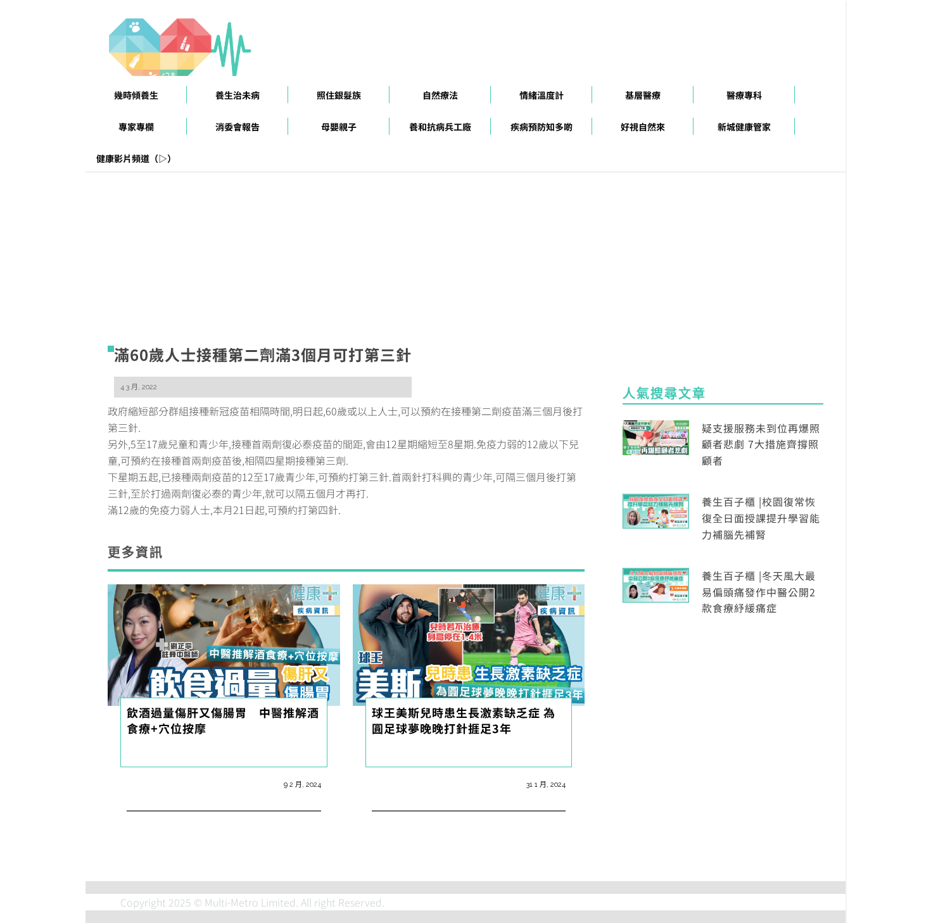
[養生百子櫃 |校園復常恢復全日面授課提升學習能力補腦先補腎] (656, 509)
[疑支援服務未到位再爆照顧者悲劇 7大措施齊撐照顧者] (656, 435)
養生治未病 (237, 95)
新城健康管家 (744, 126)
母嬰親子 (339, 126)
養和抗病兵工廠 (440, 126)
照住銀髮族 (339, 95)
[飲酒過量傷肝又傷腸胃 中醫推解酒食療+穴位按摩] (224, 643)
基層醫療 (643, 95)
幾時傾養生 (136, 95)
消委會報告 (237, 126)
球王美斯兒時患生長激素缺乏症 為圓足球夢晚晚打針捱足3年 (463, 720)
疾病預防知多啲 (541, 126)
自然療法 (440, 95)
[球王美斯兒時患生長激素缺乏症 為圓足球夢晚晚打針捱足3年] (469, 643)
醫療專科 (744, 95)
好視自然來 (643, 126)
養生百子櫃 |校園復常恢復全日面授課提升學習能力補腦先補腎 (761, 517)
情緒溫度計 (541, 95)
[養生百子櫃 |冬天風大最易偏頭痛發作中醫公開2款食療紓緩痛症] (656, 583)
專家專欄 (136, 126)
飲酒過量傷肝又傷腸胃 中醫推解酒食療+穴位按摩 (223, 720)
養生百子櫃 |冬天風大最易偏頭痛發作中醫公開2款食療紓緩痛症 (759, 591)
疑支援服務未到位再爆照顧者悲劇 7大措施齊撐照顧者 (761, 444)
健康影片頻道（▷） (136, 158)
